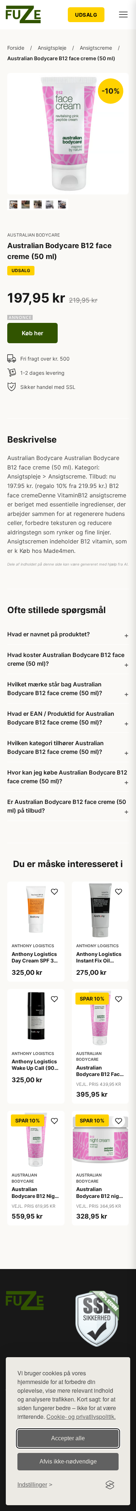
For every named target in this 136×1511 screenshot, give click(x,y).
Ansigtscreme (96, 48)
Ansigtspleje (52, 48)
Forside (15, 48)
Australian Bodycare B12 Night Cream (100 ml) (36, 1195)
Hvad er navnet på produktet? (48, 634)
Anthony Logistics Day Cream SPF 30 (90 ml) (34, 960)
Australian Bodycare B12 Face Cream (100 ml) (99, 1074)
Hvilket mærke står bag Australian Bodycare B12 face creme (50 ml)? (54, 689)
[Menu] (123, 14)
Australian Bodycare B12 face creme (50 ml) (61, 58)
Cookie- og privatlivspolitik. (81, 1416)
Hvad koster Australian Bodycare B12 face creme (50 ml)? (65, 659)
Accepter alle (68, 1438)
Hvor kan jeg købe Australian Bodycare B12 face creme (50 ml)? (67, 777)
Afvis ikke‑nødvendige (68, 1461)
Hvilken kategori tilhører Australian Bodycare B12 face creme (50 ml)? (55, 747)
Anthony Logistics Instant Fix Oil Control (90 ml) (98, 960)
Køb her (32, 333)
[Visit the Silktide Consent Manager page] (110, 1485)
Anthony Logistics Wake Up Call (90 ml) (34, 1067)
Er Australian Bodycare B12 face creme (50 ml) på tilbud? (66, 806)
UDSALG (86, 15)
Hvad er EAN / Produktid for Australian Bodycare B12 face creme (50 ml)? (60, 718)
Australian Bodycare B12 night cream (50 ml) (100, 1195)
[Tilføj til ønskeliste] (54, 891)
